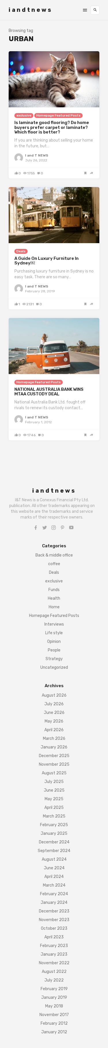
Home (54, 607)
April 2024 (54, 876)
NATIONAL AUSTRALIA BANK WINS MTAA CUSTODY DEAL (49, 392)
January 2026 (54, 747)
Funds (54, 589)
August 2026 (54, 695)
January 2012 (54, 1032)
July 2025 (54, 781)
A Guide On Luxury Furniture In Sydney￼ (46, 261)
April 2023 (54, 937)
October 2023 (54, 928)
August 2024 (54, 859)
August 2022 (54, 971)
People (54, 650)
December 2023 (54, 911)
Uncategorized (54, 667)
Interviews (54, 624)
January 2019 (54, 997)
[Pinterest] (62, 528)
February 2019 (54, 988)
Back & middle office (54, 555)
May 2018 (54, 1006)
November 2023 (54, 919)
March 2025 (54, 816)
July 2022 (54, 980)
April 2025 (54, 807)
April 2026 (54, 729)
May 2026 (54, 721)
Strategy (54, 658)
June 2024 (54, 868)
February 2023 (54, 945)
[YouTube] (71, 528)
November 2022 (54, 963)
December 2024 (54, 842)
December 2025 (54, 755)
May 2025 (54, 799)
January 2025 (54, 833)
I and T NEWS (36, 155)
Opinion (54, 641)
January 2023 (54, 954)
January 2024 (54, 902)
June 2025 (54, 790)
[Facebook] (35, 528)
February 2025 (54, 824)
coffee (54, 563)
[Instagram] (53, 528)
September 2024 (54, 850)
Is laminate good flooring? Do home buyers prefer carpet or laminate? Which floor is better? (51, 127)
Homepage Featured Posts (58, 115)
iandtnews (30, 9)
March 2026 (54, 738)
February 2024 (54, 893)
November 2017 (54, 1014)
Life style (54, 632)
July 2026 (54, 704)
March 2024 (54, 885)
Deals (21, 251)
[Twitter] (44, 528)
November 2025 (54, 764)
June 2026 (54, 712)
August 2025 (54, 773)
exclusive (23, 115)
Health (54, 598)
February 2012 (54, 1023)
